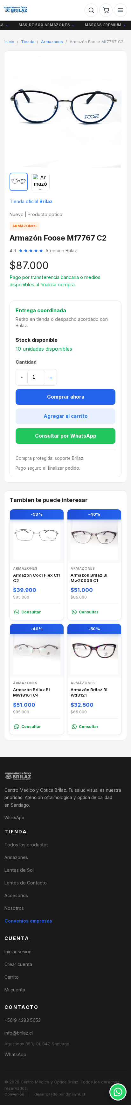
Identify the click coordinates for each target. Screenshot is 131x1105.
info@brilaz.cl (18, 1033)
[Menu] (120, 10)
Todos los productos (26, 844)
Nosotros (14, 908)
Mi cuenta (14, 989)
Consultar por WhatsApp (65, 436)
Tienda (27, 41)
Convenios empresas (28, 920)
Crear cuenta (18, 964)
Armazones (52, 41)
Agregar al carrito (66, 416)
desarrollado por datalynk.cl (59, 1094)
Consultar (31, 612)
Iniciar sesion (17, 951)
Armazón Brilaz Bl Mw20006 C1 (89, 577)
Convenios (14, 1094)
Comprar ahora (65, 397)
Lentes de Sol (19, 870)
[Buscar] (91, 10)
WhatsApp (14, 817)
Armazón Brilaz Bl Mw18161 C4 (31, 692)
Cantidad (26, 362)
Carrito (11, 977)
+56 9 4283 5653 (22, 1020)
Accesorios (16, 895)
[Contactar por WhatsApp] (118, 1092)
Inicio (9, 41)
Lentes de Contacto (25, 882)
